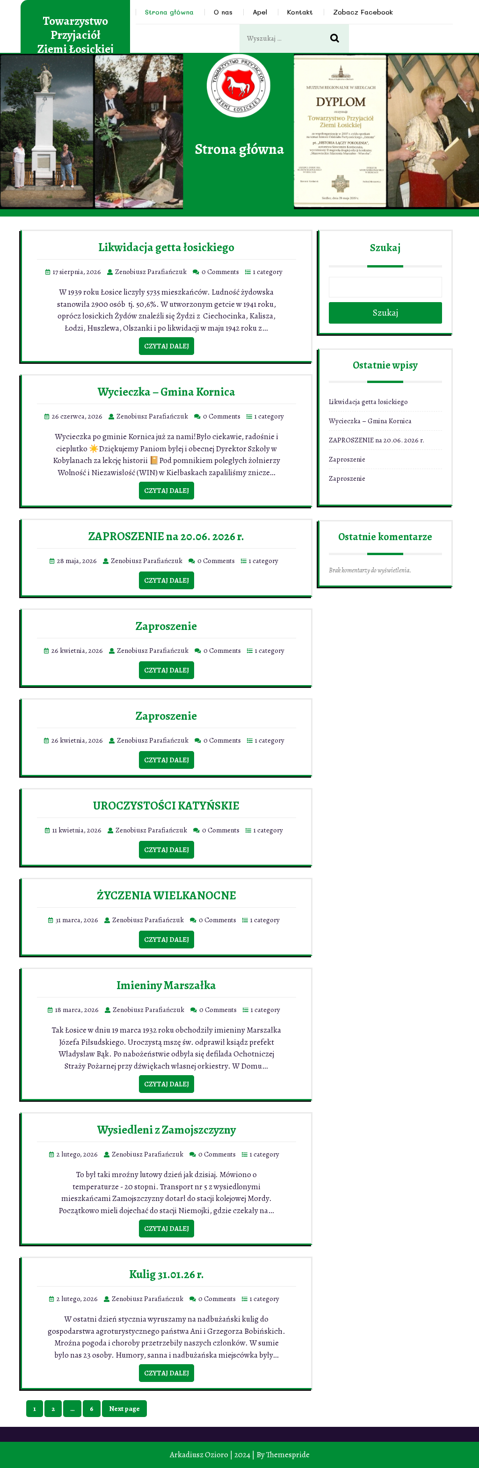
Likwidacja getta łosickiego (166, 247)
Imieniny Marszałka (166, 985)
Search (339, 39)
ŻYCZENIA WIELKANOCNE (166, 896)
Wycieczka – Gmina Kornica (166, 392)
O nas (223, 11)
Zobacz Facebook (363, 11)
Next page (124, 1408)
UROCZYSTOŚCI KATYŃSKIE (166, 806)
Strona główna (169, 11)
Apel (260, 11)
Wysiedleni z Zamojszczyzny (166, 1130)
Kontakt (300, 11)
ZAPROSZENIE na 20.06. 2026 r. (166, 536)
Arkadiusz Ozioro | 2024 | (212, 1454)
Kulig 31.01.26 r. (166, 1274)
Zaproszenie (166, 626)
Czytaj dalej (166, 346)
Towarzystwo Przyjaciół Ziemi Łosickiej (75, 35)
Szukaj (385, 248)
